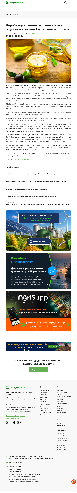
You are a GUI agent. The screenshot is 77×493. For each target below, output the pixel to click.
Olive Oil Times (32, 33)
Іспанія (16, 159)
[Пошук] (65, 2)
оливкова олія (25, 159)
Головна (8, 14)
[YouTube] (21, 422)
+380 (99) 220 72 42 (15, 466)
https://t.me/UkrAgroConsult (29, 482)
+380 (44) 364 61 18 (15, 471)
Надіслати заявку (38, 370)
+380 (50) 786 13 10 (34, 474)
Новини (15, 14)
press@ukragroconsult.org (28, 479)
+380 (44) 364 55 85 (15, 469)
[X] (10, 422)
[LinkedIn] (18, 422)
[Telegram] (7, 422)
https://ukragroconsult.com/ (14, 412)
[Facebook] (14, 422)
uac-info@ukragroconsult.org (26, 476)
